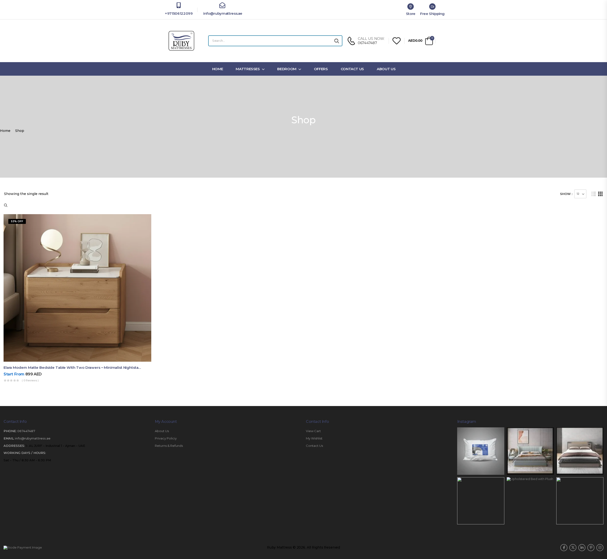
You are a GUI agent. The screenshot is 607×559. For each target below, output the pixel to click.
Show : (566, 194)
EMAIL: (9, 438)
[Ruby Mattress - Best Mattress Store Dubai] (181, 41)
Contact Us (352, 69)
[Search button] (337, 40)
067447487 (26, 431)
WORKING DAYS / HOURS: (25, 453)
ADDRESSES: (14, 446)
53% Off (17, 221)
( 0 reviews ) (30, 380)
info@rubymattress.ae (222, 13)
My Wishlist (314, 438)
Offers (321, 69)
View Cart (313, 431)
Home (217, 69)
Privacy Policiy (166, 438)
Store (410, 13)
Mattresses (248, 69)
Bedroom (286, 69)
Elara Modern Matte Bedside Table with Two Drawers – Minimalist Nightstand (73, 367)
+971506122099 (179, 13)
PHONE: (10, 431)
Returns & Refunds (169, 446)
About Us (386, 69)
